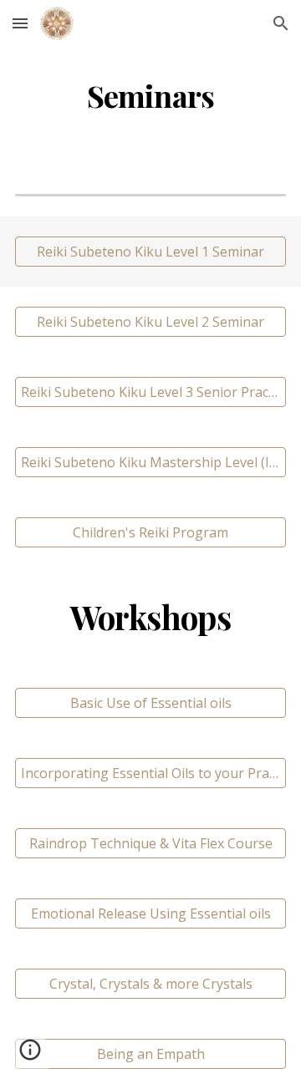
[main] (150, 96)
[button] (20, 23)
